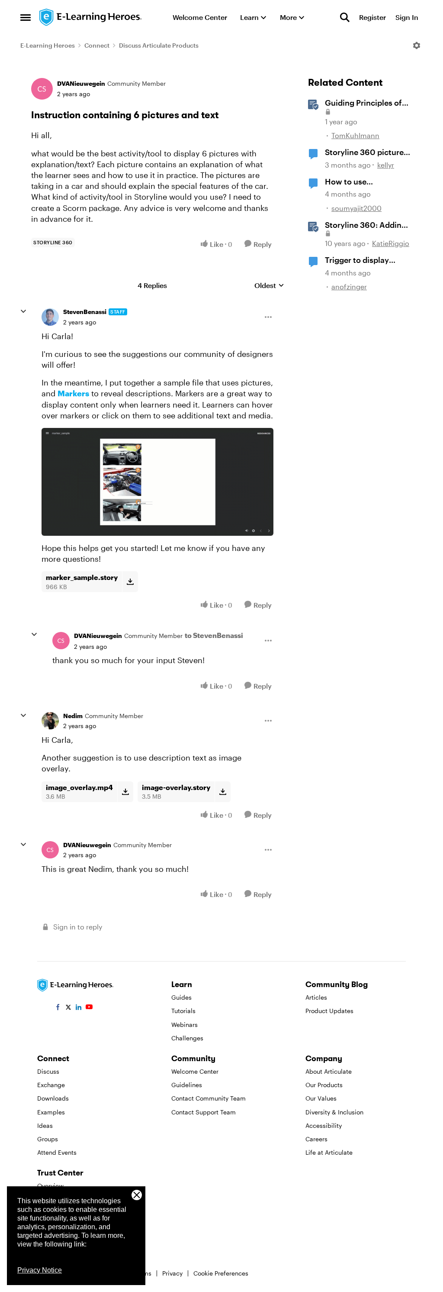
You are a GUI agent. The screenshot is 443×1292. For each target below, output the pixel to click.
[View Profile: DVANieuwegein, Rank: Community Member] (42, 89)
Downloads (53, 1098)
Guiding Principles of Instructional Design (363, 103)
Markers (73, 393)
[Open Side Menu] (25, 17)
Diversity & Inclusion (334, 1112)
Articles (316, 997)
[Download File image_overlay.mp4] (125, 791)
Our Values (321, 1098)
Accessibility (323, 1125)
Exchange (51, 1084)
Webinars (184, 1024)
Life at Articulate (329, 1152)
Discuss (48, 1071)
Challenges (187, 1038)
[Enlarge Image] (157, 482)
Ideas (45, 1125)
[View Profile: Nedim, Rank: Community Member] (50, 720)
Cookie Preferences (220, 1273)
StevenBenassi (84, 311)
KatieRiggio (390, 243)
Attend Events (57, 1152)
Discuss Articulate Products (159, 45)
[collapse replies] (23, 311)
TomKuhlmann (355, 135)
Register (372, 17)
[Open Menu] (417, 45)
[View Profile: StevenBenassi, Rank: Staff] (50, 317)
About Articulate (328, 1071)
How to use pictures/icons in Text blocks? (364, 182)
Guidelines (186, 1084)
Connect (96, 45)
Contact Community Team (208, 1098)
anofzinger (349, 286)
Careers (316, 1139)
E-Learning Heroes (47, 45)
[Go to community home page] (90, 17)
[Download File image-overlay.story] (223, 791)
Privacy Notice (39, 1270)
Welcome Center (194, 1071)
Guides (181, 997)
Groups (47, 1139)
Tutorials (183, 1010)
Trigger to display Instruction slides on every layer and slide (362, 260)
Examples (51, 1112)
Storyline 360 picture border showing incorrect (364, 152)
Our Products (324, 1084)
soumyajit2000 (356, 208)
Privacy (172, 1273)
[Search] (345, 17)
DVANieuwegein (81, 83)
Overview (50, 1185)
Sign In (406, 17)
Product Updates (329, 1010)
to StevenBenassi (214, 635)
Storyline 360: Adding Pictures (365, 225)
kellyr (385, 165)
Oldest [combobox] (269, 285)
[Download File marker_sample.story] (130, 581)
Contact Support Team (203, 1112)
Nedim (73, 715)
